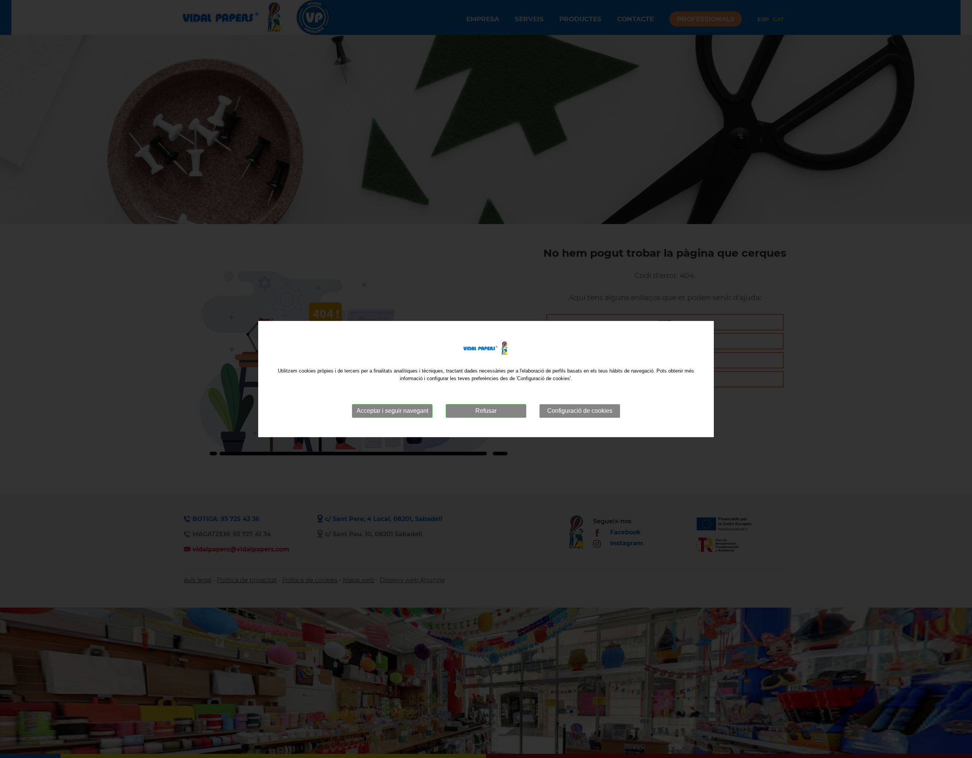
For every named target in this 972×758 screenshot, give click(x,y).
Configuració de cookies (579, 410)
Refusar (486, 410)
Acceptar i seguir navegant (392, 410)
